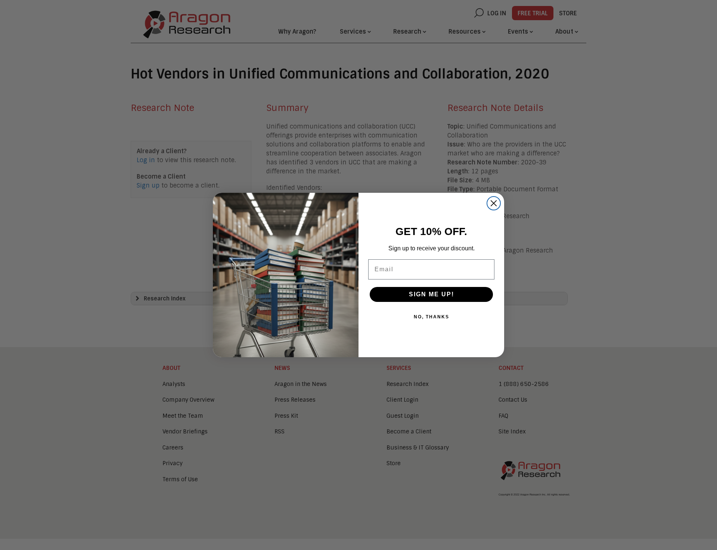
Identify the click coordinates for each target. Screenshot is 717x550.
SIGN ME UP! (431, 294)
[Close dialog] (493, 203)
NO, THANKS (431, 316)
